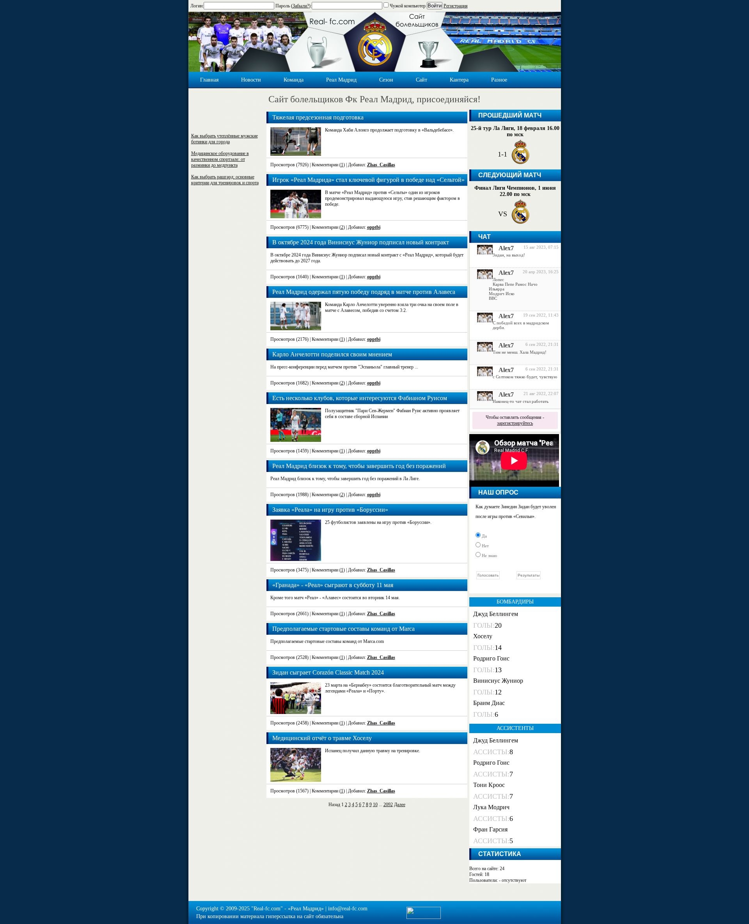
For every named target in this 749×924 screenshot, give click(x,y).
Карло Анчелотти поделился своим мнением (332, 354)
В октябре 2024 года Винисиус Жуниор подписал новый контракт (360, 242)
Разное (499, 80)
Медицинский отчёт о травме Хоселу (322, 738)
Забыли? (301, 6)
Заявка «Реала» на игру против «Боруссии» (330, 509)
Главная (209, 80)
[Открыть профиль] (482, 252)
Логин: (197, 6)
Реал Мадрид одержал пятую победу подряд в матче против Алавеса (363, 291)
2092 (388, 804)
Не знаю (489, 555)
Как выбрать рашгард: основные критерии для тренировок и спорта (225, 179)
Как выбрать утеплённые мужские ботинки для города (224, 138)
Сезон (386, 80)
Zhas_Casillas (381, 164)
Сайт (421, 80)
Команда (294, 80)
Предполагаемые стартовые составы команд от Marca (343, 628)
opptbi (373, 227)
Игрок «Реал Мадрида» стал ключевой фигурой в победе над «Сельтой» (368, 179)
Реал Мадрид (341, 80)
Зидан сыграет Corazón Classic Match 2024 (328, 672)
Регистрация (456, 6)
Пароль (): (293, 6)
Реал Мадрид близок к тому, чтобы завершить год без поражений (359, 466)
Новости (251, 80)
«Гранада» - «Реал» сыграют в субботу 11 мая (332, 585)
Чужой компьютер (407, 6)
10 (375, 804)
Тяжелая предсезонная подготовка (318, 117)
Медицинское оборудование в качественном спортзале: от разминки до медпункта (220, 159)
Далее (399, 804)
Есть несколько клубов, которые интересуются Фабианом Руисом (359, 398)
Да (484, 536)
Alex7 (506, 248)
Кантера (459, 80)
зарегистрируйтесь (515, 423)
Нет (485, 545)
